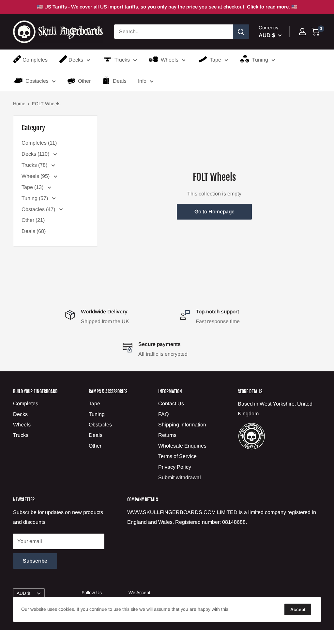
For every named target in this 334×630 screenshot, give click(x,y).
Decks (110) (36, 154)
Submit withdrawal (179, 477)
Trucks (122, 60)
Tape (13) (33, 187)
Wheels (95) (36, 176)
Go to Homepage (214, 211)
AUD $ (23, 593)
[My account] (302, 31)
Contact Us (171, 403)
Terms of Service (177, 456)
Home (19, 103)
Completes (35, 60)
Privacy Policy (174, 467)
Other (84, 81)
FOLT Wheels (46, 103)
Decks (75, 60)
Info (142, 81)
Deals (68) (34, 231)
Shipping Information (182, 424)
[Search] (241, 31)
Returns (167, 435)
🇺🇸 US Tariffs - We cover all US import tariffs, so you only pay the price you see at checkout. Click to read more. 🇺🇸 (167, 6)
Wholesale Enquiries (182, 446)
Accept (297, 609)
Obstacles (37, 81)
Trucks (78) (35, 165)
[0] (315, 32)
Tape (215, 60)
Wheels (169, 60)
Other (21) (33, 220)
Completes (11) (39, 143)
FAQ (163, 414)
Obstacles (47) (39, 209)
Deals (120, 81)
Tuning (260, 60)
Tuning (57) (35, 198)
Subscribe (35, 561)
